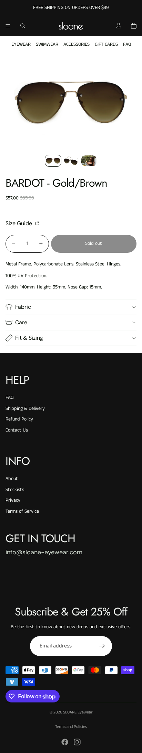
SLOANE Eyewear (77, 712)
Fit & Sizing (29, 337)
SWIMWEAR (47, 44)
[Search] (22, 25)
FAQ (127, 44)
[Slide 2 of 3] (71, 160)
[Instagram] (77, 742)
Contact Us (17, 430)
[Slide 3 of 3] (89, 160)
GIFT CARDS (106, 44)
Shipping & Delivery (25, 408)
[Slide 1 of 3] (53, 160)
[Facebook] (65, 742)
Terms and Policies (71, 727)
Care (21, 322)
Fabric (23, 306)
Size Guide (19, 223)
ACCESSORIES (76, 44)
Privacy (13, 500)
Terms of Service (22, 511)
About (12, 478)
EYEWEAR (21, 44)
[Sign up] (102, 646)
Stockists (15, 489)
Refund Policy (19, 419)
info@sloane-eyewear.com (44, 552)
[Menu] (8, 26)
